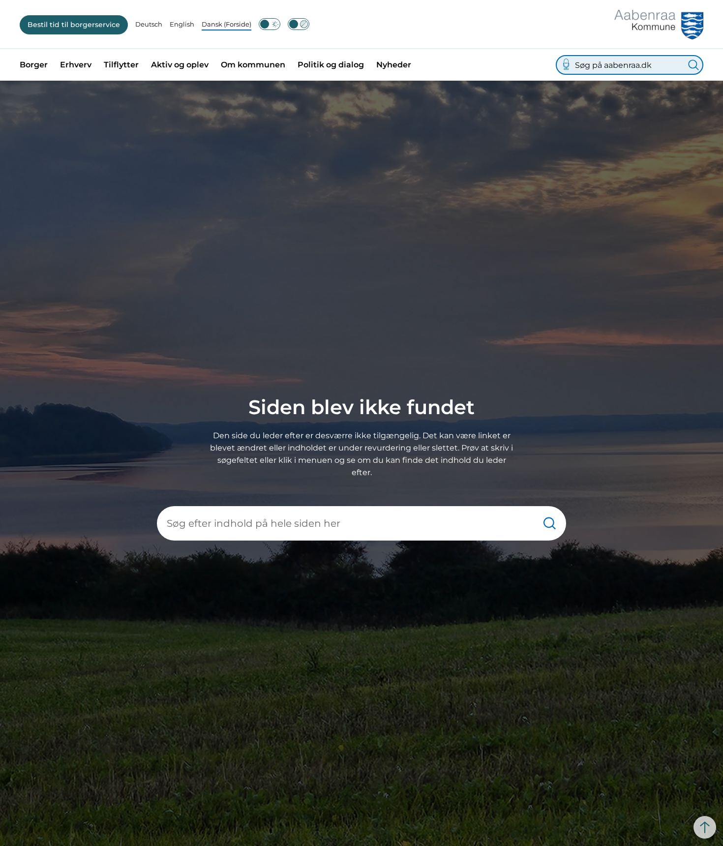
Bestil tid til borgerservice (74, 24)
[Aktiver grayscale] (298, 24)
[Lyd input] (566, 65)
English (182, 24)
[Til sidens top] (705, 827)
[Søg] (693, 65)
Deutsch (148, 24)
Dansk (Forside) (226, 24)
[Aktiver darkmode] (269, 24)
